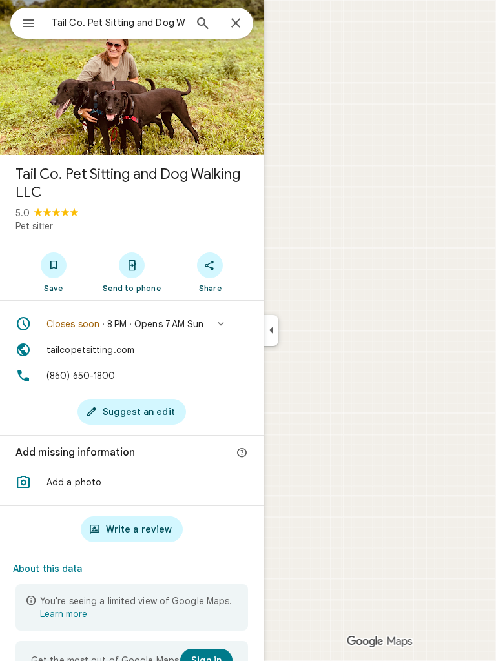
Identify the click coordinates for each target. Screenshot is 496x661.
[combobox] (118, 22)
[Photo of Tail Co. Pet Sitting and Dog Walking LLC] (132, 77)
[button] (132, 324)
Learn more (63, 614)
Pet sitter (34, 226)
